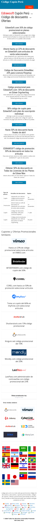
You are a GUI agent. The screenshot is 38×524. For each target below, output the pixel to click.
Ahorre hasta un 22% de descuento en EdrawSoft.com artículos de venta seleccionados (19, 52)
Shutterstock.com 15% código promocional (19, 324)
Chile (25, 507)
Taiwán (16, 510)
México (18, 507)
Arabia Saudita (25, 510)
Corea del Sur (7, 510)
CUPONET (22, 514)
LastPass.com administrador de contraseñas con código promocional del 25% (19, 379)
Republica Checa (9, 507)
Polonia (24, 503)
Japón (29, 509)
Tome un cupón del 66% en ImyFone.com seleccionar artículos (19, 306)
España (6, 503)
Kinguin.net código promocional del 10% (19, 342)
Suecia (32, 512)
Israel (34, 510)
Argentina (10, 509)
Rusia (15, 514)
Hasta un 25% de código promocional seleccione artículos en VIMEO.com (19, 250)
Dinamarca (16, 512)
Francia (24, 505)
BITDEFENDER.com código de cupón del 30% (19, 269)
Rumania (17, 505)
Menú (30, 7)
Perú (17, 509)
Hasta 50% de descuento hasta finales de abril (19, 131)
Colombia (32, 507)
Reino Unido (15, 503)
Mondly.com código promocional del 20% (19, 360)
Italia (31, 505)
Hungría (24, 512)
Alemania (32, 503)
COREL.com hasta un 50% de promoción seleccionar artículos (19, 286)
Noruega (8, 512)
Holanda (9, 505)
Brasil (23, 509)
